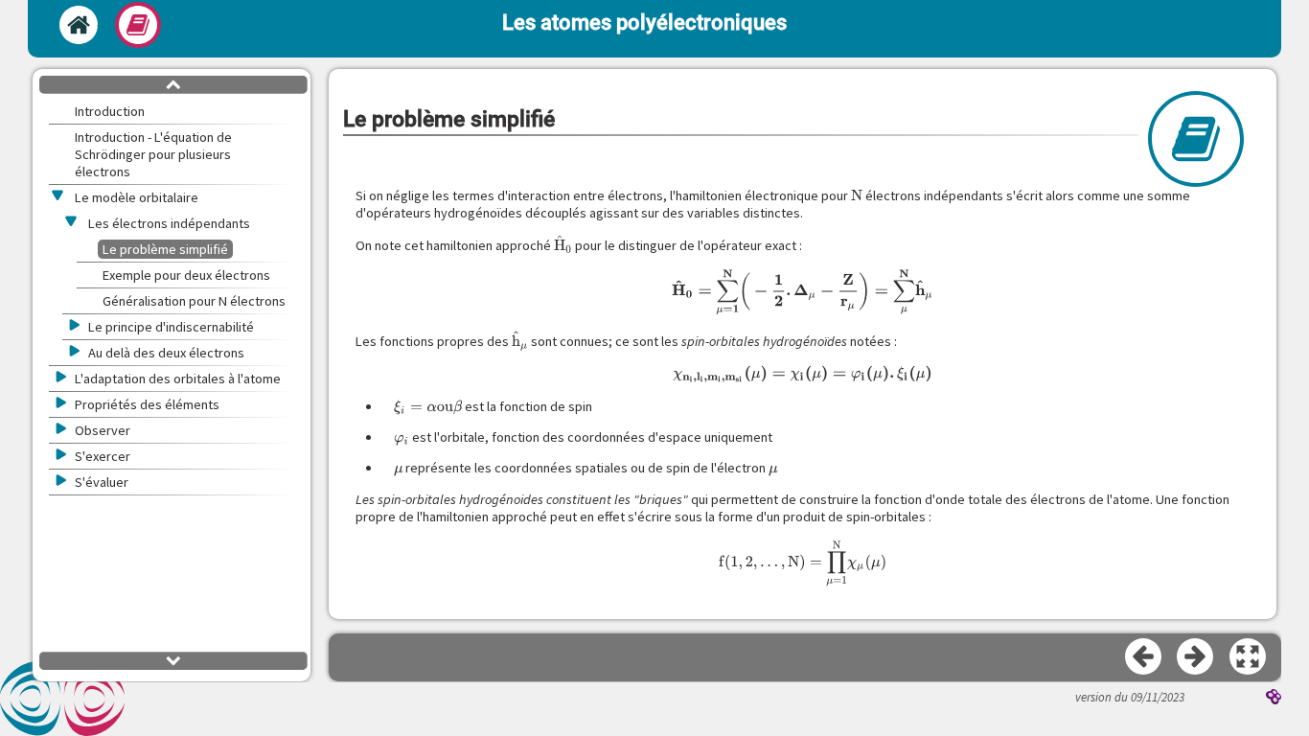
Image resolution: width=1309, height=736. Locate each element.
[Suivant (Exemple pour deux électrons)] (1196, 657)
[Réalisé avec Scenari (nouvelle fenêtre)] (1273, 698)
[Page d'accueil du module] (78, 25)
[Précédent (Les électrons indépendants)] (1144, 657)
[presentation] (856, 195)
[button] (1248, 657)
